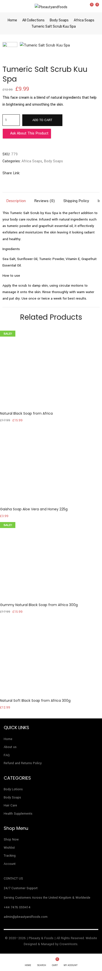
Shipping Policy (76, 201)
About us (10, 747)
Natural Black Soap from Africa (26, 413)
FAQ (7, 755)
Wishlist (9, 847)
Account (10, 864)
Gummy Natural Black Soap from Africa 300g (39, 604)
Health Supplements (18, 813)
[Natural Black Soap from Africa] (51, 368)
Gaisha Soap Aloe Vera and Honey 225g (34, 509)
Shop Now (11, 839)
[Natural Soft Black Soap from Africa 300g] (51, 655)
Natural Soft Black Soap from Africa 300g (35, 700)
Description (16, 201)
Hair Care (10, 805)
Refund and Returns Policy (23, 763)
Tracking (10, 855)
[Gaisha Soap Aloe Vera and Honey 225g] (51, 463)
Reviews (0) (44, 201)
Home (12, 20)
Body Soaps (59, 20)
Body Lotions (13, 789)
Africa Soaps (84, 20)
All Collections (33, 20)
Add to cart (42, 120)
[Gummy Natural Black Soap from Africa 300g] (51, 559)
